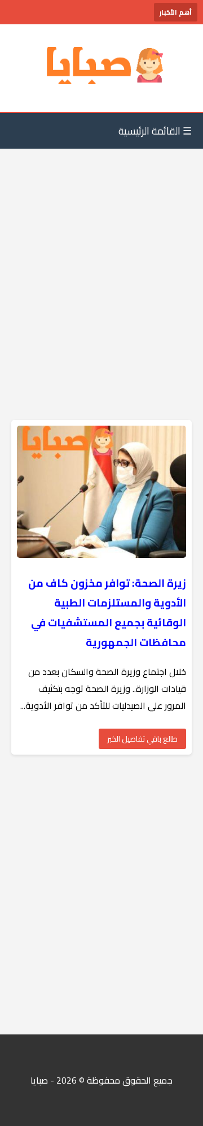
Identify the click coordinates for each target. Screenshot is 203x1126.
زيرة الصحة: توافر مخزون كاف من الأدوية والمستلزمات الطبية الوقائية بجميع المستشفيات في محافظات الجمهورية (107, 612)
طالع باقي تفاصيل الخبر (142, 738)
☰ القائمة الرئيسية (155, 131)
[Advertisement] (101, 261)
